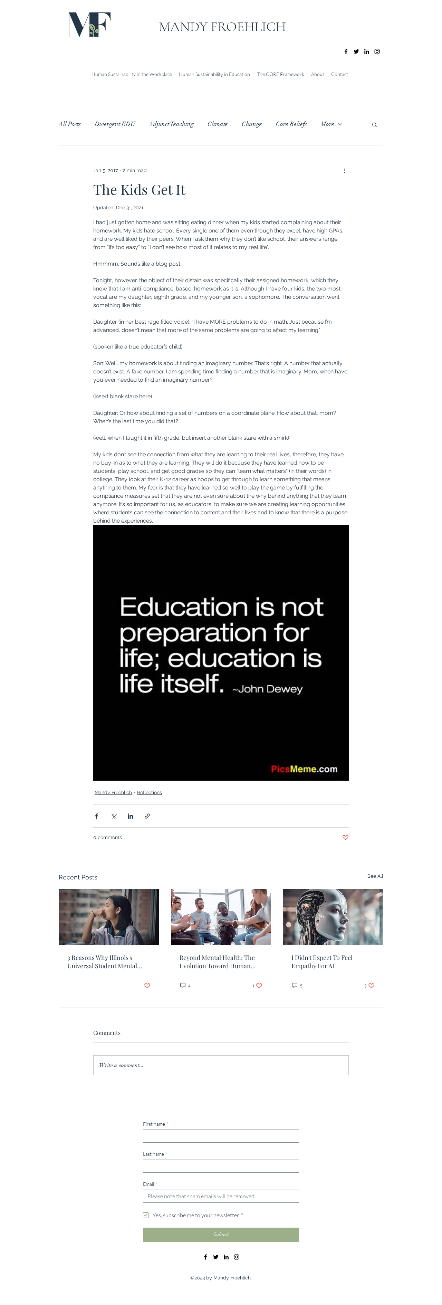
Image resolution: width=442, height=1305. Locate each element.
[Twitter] (356, 51)
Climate (218, 124)
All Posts (70, 124)
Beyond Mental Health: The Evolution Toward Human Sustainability (217, 961)
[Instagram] (377, 51)
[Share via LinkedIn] (130, 816)
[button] (374, 124)
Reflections (149, 792)
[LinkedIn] (366, 51)
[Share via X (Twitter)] (113, 816)
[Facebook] (346, 51)
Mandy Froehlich (113, 792)
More (327, 124)
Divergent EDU (115, 124)
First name (156, 1124)
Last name (155, 1154)
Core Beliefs (291, 124)
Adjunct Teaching (171, 124)
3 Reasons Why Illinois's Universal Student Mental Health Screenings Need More (108, 961)
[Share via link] (147, 816)
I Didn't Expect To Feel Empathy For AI (322, 961)
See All (375, 876)
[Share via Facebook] (96, 816)
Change (252, 124)
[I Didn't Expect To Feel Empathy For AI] (333, 917)
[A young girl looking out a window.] (109, 917)
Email (150, 1184)
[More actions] (344, 170)
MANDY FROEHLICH (222, 26)
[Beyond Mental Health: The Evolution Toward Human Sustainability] (221, 917)
